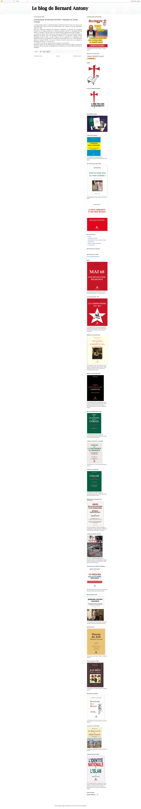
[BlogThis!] (45, 51)
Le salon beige (91, 245)
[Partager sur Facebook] (48, 51)
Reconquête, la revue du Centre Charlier (97, 240)
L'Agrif (89, 236)
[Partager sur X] (46, 51)
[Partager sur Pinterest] (49, 51)
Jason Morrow (74, 805)
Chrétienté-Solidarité (92, 238)
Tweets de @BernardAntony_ (93, 256)
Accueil (57, 56)
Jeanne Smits (91, 241)
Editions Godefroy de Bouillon (94, 243)
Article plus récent (38, 56)
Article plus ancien (77, 56)
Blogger (84, 805)
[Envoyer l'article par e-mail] (40, 51)
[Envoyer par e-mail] (43, 51)
